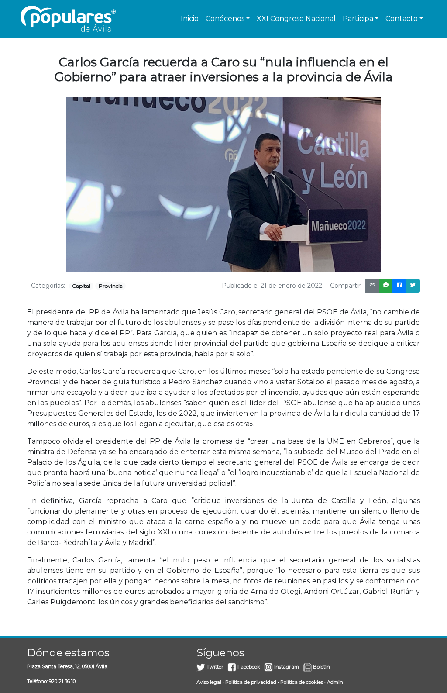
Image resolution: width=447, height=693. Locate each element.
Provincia (111, 286)
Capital (81, 286)
